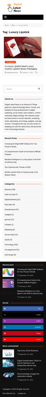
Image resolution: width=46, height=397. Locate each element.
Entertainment (10, 209)
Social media (10, 235)
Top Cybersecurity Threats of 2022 (18, 167)
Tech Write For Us (9, 393)
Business (8, 189)
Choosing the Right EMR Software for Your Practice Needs (21, 145)
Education (8, 205)
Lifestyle (8, 225)
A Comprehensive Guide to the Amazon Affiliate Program (23, 153)
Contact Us (22, 393)
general (7, 219)
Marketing (8, 230)
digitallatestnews (12, 72)
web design (9, 255)
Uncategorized (10, 62)
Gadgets (8, 215)
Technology (9, 245)
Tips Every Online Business (27, 351)
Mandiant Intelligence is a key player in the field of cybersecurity (23, 161)
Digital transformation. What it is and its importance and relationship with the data (29, 363)
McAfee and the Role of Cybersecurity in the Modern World (21, 173)
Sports (7, 240)
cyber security (10, 194)
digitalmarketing (11, 199)
